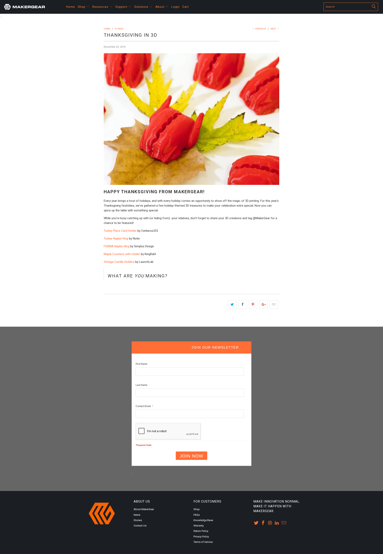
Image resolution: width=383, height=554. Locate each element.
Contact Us (140, 525)
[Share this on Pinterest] (253, 304)
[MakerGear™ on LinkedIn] (277, 523)
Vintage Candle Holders (119, 262)
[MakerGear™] (32, 7)
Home (70, 7)
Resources (100, 7)
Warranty (198, 525)
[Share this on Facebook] (242, 304)
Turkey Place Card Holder (120, 231)
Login (175, 7)
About (160, 7)
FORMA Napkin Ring (116, 246)
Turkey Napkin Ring (116, 238)
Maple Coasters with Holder (122, 254)
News (137, 514)
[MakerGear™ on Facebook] (263, 523)
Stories (138, 520)
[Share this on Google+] (263, 304)
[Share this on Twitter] (232, 304)
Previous (260, 29)
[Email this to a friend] (273, 304)
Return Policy (200, 530)
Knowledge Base (203, 520)
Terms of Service (203, 541)
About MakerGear (144, 509)
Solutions (141, 7)
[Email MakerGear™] (284, 523)
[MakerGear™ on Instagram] (270, 523)
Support (121, 7)
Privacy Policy (201, 536)
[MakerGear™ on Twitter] (256, 523)
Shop (82, 7)
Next (273, 29)
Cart (185, 7)
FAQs (196, 514)
